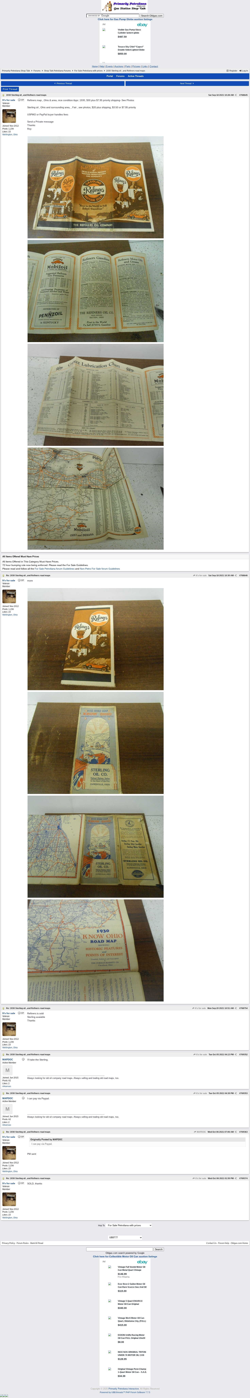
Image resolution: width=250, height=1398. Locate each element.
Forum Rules (23, 1243)
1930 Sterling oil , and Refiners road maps (26, 95)
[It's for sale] (9, 122)
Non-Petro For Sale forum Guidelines (100, 568)
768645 (244, 95)
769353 (244, 1093)
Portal (110, 76)
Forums (37, 71)
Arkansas (6, 1086)
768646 (244, 575)
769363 (244, 1132)
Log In (245, 71)
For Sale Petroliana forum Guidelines (54, 568)
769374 (244, 1178)
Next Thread (186, 83)
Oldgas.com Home (239, 1243)
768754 (244, 1008)
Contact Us (211, 1243)
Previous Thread (64, 83)
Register (233, 71)
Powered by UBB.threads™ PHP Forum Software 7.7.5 (125, 1392)
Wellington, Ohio (10, 134)
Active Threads (136, 76)
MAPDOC (201, 1132)
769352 (244, 1054)
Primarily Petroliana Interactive (124, 1388)
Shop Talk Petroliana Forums (57, 71)
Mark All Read (36, 1243)
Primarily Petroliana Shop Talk (16, 71)
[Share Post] (236, 95)
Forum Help (223, 1243)
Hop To (101, 1225)
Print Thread (10, 89)
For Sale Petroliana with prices (88, 71)
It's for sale (201, 575)
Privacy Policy (8, 1243)
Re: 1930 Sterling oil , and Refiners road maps (28, 575)
